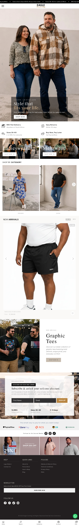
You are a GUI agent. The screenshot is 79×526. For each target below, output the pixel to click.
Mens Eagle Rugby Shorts (12, 312)
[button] (76, 65)
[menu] (3, 6)
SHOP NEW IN (53, 360)
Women (68, 219)
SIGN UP (62, 400)
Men (74, 219)
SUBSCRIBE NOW (39, 490)
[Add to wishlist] (72, 313)
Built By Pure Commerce (53, 516)
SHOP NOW (39, 112)
